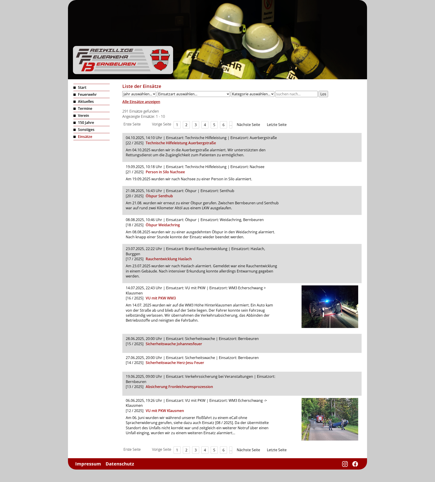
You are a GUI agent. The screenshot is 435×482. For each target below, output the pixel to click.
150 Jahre (86, 122)
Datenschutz (120, 464)
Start (82, 87)
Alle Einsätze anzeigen (141, 101)
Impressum (88, 464)
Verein (83, 115)
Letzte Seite (277, 124)
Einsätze (85, 136)
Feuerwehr (87, 94)
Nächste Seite (248, 124)
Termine (85, 108)
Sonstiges (86, 129)
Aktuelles (86, 101)
